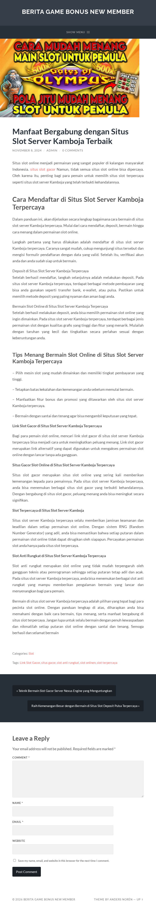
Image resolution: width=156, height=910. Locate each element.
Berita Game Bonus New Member (78, 11)
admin (52, 150)
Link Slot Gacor (30, 662)
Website (18, 840)
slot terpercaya (107, 662)
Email (17, 821)
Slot (31, 653)
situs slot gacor (42, 169)
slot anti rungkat (68, 662)
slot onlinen (88, 662)
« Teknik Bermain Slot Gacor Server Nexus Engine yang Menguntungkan (64, 691)
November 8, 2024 (27, 150)
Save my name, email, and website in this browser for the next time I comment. (63, 860)
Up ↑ (140, 899)
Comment (21, 757)
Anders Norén (121, 899)
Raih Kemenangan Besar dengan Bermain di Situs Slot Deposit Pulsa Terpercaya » (85, 706)
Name (17, 803)
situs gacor (48, 662)
